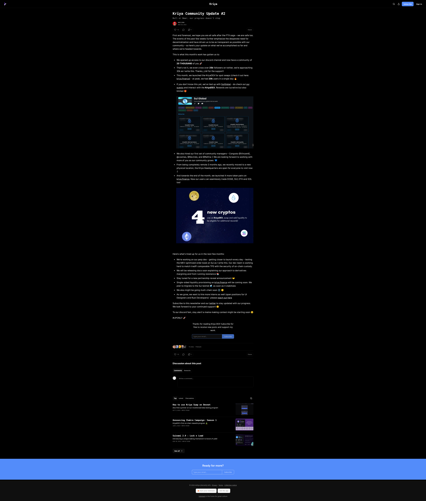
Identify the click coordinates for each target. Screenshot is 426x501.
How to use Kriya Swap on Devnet (191, 404)
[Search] (394, 4)
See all (177, 451)
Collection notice (230, 485)
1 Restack (198, 347)
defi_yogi (181, 22)
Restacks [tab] (187, 371)
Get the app (223, 491)
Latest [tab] (181, 398)
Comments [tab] (178, 371)
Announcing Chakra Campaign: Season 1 (195, 420)
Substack (202, 496)
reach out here (225, 298)
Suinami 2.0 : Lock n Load (188, 435)
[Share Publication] (398, 4)
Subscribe (408, 4)
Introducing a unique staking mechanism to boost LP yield (195, 439)
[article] (213, 409)
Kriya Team (185, 410)
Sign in (419, 4)
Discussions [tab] (189, 398)
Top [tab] (175, 398)
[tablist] (182, 370)
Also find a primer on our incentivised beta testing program (195, 408)
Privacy (214, 485)
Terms (221, 485)
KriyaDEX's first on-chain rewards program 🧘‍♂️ (190, 423)
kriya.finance (183, 78)
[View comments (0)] (183, 30)
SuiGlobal (226, 84)
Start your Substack (207, 491)
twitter (212, 303)
